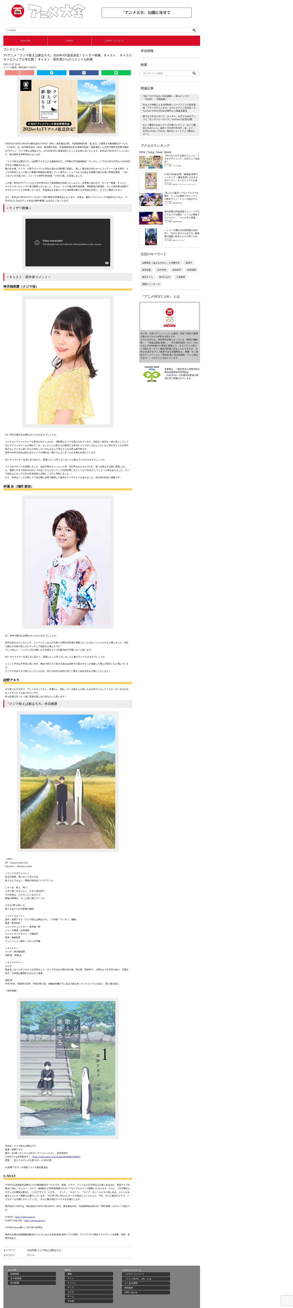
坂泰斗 (189, 262)
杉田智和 (191, 270)
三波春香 (180, 277)
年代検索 (14, 1283)
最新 (69, 1274)
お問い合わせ (131, 1292)
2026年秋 (161, 270)
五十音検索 (15, 1278)
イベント (71, 1283)
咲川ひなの (164, 277)
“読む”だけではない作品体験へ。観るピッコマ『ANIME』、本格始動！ (166, 97)
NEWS (69, 40)
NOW (142, 152)
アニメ (30, 1255)
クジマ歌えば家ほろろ (49, 1250)
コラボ (70, 1292)
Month (167, 152)
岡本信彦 (146, 270)
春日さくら (147, 277)
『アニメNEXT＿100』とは (137, 1278)
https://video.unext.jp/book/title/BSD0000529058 (56, 1156)
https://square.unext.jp (34, 1220)
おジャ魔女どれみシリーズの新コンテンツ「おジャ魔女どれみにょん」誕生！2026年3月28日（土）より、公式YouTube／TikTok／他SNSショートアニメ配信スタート (169, 129)
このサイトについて (113, 40)
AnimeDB (26, 40)
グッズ (70, 1287)
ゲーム (70, 1296)
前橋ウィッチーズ (151, 284)
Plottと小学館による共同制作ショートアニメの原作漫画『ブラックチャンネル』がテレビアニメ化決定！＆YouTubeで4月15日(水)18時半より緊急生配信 (169, 107)
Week (159, 152)
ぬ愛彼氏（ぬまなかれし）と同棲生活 (161, 262)
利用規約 (128, 1287)
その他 (70, 1301)
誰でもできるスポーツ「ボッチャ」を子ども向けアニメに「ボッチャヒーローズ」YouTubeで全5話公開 (169, 118)
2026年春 (32, 1250)
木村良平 (176, 270)
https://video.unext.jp (25, 1217)
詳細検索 (14, 1274)
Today (151, 152)
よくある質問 (131, 1283)
